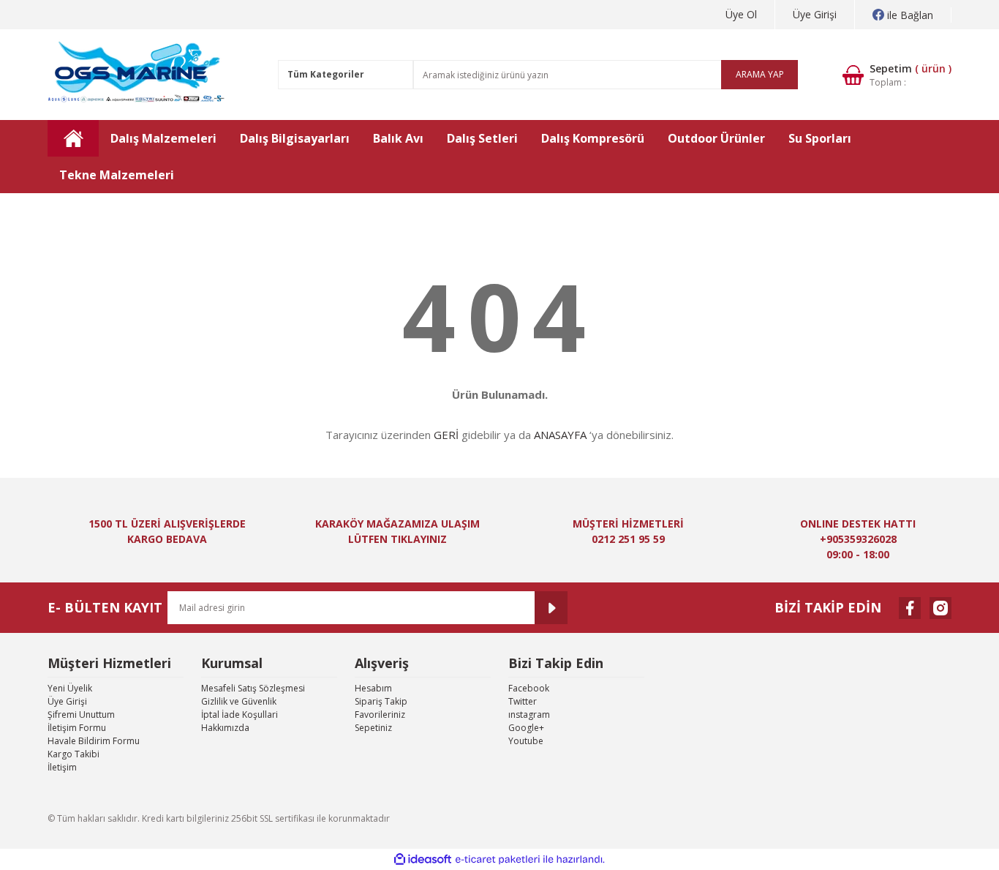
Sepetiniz (373, 727)
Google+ (526, 727)
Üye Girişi (815, 14)
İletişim (62, 767)
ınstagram (529, 714)
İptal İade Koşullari (239, 714)
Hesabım (373, 688)
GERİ (446, 434)
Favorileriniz (380, 714)
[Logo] (137, 74)
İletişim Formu (77, 727)
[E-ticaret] (497, 859)
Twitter (522, 701)
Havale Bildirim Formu (94, 741)
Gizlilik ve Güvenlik (238, 701)
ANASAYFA (560, 434)
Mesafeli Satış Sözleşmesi (253, 688)
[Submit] (551, 607)
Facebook (528, 688)
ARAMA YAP (760, 74)
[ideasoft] (422, 859)
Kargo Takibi (73, 754)
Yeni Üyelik (70, 688)
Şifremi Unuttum (81, 714)
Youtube (525, 741)
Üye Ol (741, 14)
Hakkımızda (225, 727)
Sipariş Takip (381, 701)
